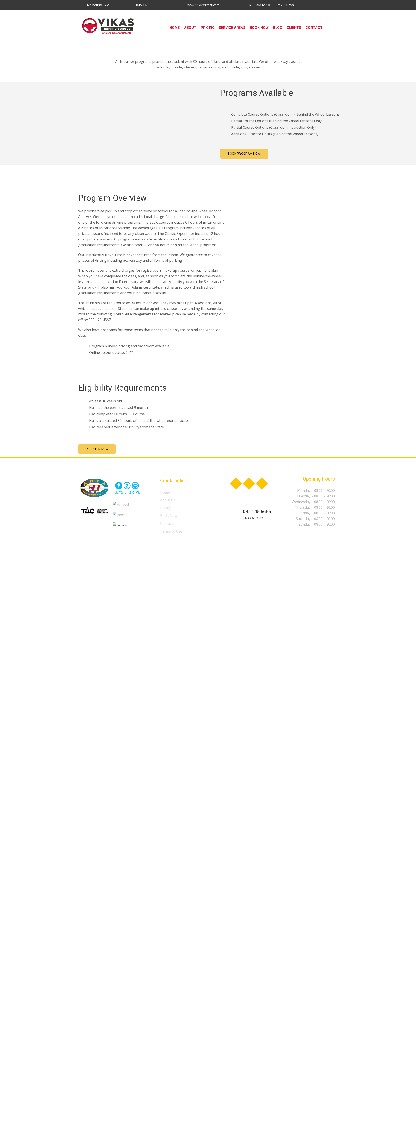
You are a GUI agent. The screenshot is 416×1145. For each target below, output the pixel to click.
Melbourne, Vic (97, 5)
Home (165, 492)
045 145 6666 (146, 5)
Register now (97, 449)
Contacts (167, 523)
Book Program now (244, 153)
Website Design (149, 542)
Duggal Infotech (178, 542)
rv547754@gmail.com (202, 5)
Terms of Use (171, 531)
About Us (167, 500)
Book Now (168, 515)
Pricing (165, 507)
